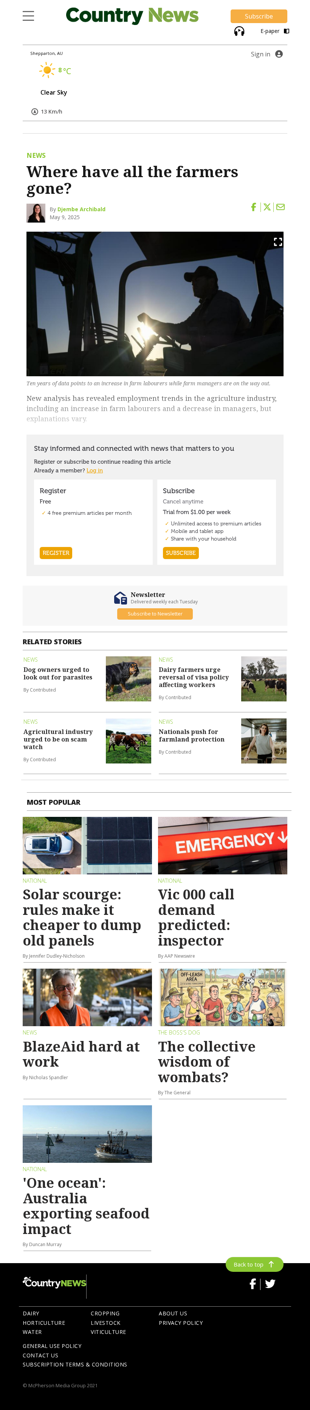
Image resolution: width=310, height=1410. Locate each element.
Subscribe (259, 16)
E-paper (270, 30)
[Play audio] (238, 30)
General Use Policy (52, 1345)
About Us (173, 1313)
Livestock (106, 1322)
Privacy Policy (181, 1322)
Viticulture (108, 1331)
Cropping (105, 1313)
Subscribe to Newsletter (155, 613)
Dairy (31, 1313)
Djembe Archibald (81, 209)
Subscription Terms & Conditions (75, 1364)
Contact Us (40, 1355)
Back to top (249, 1264)
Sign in (260, 54)
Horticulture (44, 1322)
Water (32, 1331)
